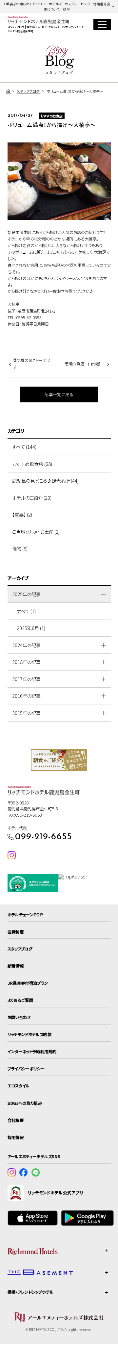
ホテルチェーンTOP (25, 915)
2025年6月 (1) (31, 627)
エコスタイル (19, 1086)
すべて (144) (24, 446)
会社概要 (16, 1120)
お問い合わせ (19, 1017)
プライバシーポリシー (26, 1069)
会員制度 (16, 932)
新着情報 (16, 966)
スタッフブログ (20, 949)
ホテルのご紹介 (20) (31, 497)
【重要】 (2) (22, 514)
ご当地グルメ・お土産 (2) (36, 531)
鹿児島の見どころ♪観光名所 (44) (45, 480)
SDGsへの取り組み (25, 1103)
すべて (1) (26, 611)
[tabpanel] (59, 760)
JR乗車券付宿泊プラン (28, 983)
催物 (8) (20, 548)
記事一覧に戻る (59, 394)
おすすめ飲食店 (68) (32, 463)
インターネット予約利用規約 (32, 1051)
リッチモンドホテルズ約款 (29, 1034)
